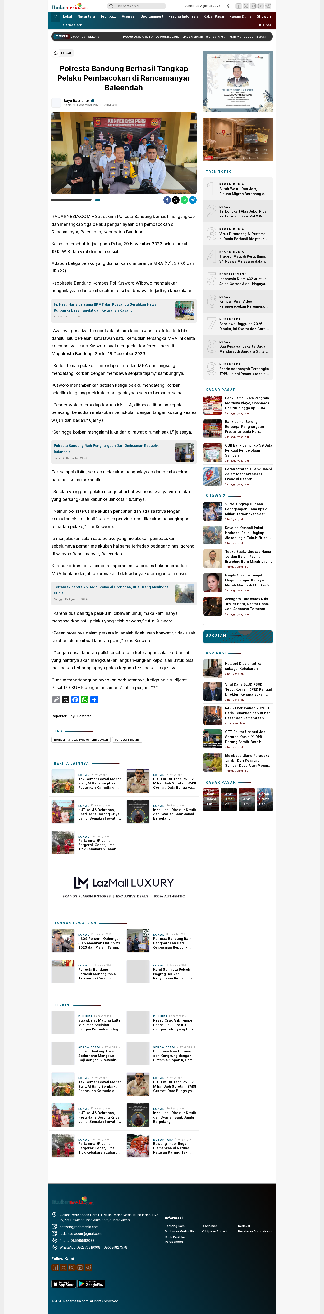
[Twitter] (246, 6)
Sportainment (152, 16)
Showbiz (264, 16)
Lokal (67, 16)
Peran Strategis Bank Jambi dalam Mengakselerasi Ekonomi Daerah (248, 474)
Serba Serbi (73, 25)
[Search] (111, 6)
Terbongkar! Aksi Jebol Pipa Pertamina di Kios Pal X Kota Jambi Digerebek (243, 214)
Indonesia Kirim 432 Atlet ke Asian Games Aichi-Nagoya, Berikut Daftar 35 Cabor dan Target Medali (243, 281)
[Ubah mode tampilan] (228, 5)
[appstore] (63, 1287)
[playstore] (91, 1287)
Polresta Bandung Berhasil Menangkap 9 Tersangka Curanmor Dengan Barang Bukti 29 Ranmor (98, 973)
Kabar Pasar (214, 16)
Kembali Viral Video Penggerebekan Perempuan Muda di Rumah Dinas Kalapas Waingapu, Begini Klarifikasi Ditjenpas (242, 304)
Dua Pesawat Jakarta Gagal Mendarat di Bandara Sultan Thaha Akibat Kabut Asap (243, 349)
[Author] (56, 102)
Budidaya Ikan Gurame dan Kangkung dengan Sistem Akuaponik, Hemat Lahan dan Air (174, 1055)
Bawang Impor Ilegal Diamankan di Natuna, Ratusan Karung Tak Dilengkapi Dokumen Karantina (171, 1148)
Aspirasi (128, 16)
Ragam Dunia (241, 16)
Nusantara (86, 16)
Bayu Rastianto (76, 101)
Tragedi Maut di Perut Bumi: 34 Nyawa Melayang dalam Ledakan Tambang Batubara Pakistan (243, 259)
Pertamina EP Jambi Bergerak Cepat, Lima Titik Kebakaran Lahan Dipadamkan (97, 845)
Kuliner (265, 25)
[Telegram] (268, 6)
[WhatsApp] (184, 200)
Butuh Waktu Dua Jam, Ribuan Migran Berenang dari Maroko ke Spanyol (244, 191)
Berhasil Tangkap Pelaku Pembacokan (81, 739)
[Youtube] (260, 6)
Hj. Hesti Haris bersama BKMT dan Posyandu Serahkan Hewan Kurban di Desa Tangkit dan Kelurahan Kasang (106, 307)
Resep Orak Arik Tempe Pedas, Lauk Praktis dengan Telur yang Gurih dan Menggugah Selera (188, 36)
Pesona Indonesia (183, 16)
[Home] (55, 17)
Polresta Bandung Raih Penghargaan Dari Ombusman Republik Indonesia (106, 448)
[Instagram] (253, 6)
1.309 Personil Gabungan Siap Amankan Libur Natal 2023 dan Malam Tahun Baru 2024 (100, 943)
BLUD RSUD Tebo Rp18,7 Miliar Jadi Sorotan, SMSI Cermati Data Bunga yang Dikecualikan (174, 783)
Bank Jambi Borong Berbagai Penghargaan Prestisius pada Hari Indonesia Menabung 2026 (228, 799)
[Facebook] (238, 6)
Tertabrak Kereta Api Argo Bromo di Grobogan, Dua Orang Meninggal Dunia (112, 590)
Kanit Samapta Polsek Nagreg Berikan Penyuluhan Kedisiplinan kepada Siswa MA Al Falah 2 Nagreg (174, 973)
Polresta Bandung (127, 739)
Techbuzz (108, 16)
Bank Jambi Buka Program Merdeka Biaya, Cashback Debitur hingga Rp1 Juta (247, 403)
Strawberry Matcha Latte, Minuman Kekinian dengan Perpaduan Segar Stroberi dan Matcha (100, 1024)
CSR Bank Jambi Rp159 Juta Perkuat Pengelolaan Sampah (248, 450)
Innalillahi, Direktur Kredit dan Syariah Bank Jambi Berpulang (174, 814)
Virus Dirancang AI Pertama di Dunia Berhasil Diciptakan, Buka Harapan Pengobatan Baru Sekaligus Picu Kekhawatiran (243, 236)
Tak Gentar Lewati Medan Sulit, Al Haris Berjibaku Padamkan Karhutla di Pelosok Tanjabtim (100, 783)
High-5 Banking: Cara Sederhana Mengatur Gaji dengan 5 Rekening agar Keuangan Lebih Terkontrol (98, 1055)
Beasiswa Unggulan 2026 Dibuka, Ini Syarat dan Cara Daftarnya (242, 326)
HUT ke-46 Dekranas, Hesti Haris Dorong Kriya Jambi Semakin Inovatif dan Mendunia (99, 814)
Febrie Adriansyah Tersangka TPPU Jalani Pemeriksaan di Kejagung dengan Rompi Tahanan (244, 371)
